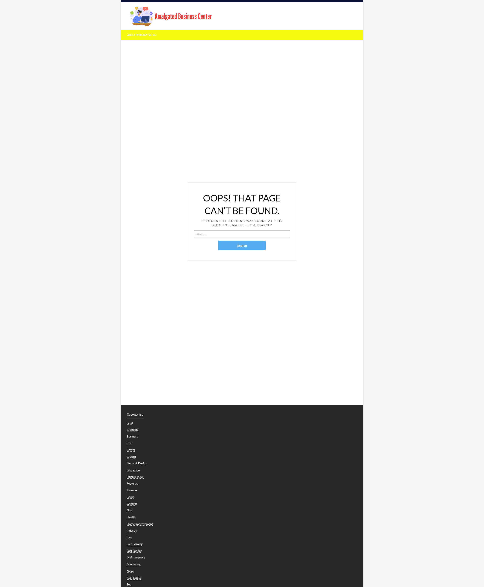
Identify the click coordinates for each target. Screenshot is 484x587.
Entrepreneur (135, 476)
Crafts (131, 449)
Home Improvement (140, 524)
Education (133, 470)
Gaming (132, 503)
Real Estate (134, 577)
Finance (132, 490)
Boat (130, 423)
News (130, 571)
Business (132, 436)
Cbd (129, 443)
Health (131, 517)
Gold (130, 510)
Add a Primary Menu (141, 34)
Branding (133, 429)
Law (129, 537)
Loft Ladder (134, 550)
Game (130, 497)
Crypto (131, 456)
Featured (132, 483)
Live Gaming (135, 544)
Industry (132, 530)
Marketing (134, 564)
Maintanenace (136, 557)
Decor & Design (137, 463)
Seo (129, 584)
